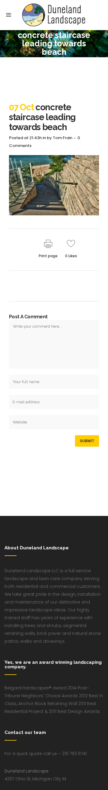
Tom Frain (62, 138)
